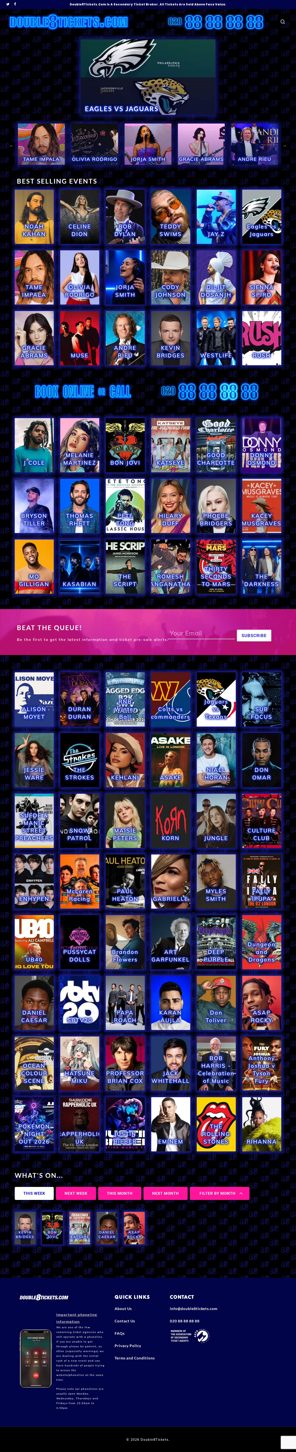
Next (284, 145)
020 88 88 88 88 (185, 1321)
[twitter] (8, 4)
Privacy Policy (128, 1345)
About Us (123, 1308)
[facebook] (15, 4)
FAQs (120, 1333)
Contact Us (125, 1321)
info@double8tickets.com (193, 1308)
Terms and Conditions (135, 1358)
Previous (11, 145)
